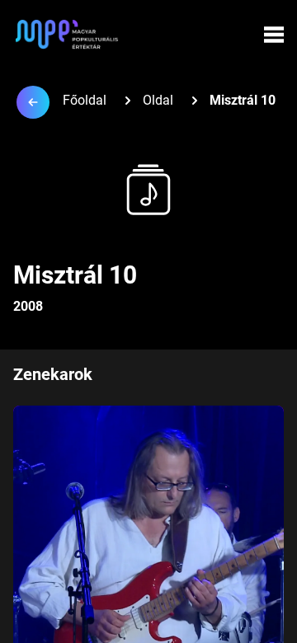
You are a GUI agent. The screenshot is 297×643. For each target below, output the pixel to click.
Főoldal (84, 100)
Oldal (158, 100)
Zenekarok (52, 374)
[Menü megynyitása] (274, 35)
